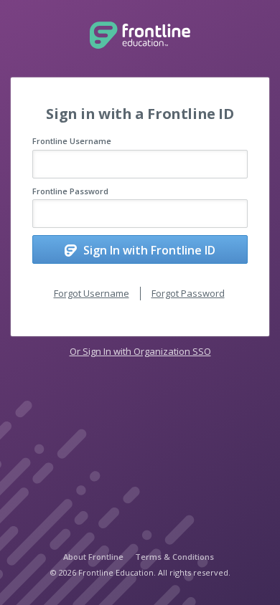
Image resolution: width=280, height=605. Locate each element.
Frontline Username (71, 140)
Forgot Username (91, 293)
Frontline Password (70, 191)
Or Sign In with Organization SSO (140, 351)
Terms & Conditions (174, 556)
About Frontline (93, 556)
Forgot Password (188, 293)
